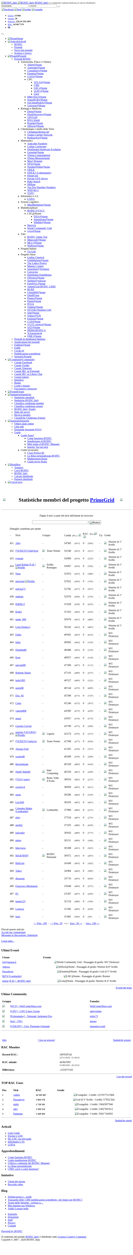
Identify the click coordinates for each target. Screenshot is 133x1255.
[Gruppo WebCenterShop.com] (3, 1006)
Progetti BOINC (22, 59)
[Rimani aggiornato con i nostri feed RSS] (37, 9)
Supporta (12, 1214)
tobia (17, 642)
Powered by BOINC (12, 1231)
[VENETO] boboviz (26, 741)
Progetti (18, 47)
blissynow (20, 848)
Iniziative (19, 380)
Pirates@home (34, 298)
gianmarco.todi (97, 1026)
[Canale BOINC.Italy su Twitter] (26, 9)
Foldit (17, 347)
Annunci (18, 467)
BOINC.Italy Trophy (25, 409)
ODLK (31, 169)
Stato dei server (22, 412)
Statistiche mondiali (24, 397)
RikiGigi (19, 863)
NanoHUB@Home (37, 99)
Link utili (19, 426)
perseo (93, 1021)
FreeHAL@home (36, 283)
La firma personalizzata (20, 1166)
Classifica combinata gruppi (28, 406)
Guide (17, 432)
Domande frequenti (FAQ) (28, 429)
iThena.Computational (38, 155)
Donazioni (13, 1217)
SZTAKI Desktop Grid (39, 310)
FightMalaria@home (37, 260)
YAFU (30, 193)
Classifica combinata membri (29, 403)
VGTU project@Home (39, 324)
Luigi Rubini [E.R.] (25, 564)
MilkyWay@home (36, 96)
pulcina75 (20, 589)
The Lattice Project (37, 263)
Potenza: (11, 21)
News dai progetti (23, 50)
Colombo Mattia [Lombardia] (23, 810)
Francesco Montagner (26, 886)
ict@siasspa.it (9, 962)
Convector (32, 272)
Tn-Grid (31, 251)
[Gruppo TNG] (3, 1021)
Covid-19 (19, 350)
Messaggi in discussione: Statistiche (19, 935)
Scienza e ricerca (22, 53)
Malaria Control (35, 266)
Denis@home (34, 111)
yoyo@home (34, 231)
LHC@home (40, 88)
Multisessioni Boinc (37, 458)
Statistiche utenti (123, 1120)
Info (4, 1040)
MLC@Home (34, 242)
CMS (36, 85)
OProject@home (35, 277)
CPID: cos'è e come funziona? (23, 1169)
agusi (18, 794)
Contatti (12, 1225)
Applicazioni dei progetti (27, 342)
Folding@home (22, 345)
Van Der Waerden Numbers (41, 187)
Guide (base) (27, 435)
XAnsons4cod (34, 333)
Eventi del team (124, 987)
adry (15, 1109)
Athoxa (6, 966)
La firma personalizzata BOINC (43, 455)
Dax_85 (19, 695)
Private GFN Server (37, 178)
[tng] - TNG (16, 1021)
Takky (18, 870)
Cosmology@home (37, 70)
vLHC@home (41, 91)
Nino (18, 573)
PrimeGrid (32, 175)
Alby (18, 543)
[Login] (58, 6)
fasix (17, 916)
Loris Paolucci (22, 627)
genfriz (19, 825)
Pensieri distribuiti (23, 479)
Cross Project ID (35, 453)
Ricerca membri (22, 415)
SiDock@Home (35, 126)
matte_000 (20, 619)
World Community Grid (39, 228)
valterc (16, 1095)
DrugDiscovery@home (39, 114)
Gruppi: (11, 18)
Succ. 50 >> (76, 923)
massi (18, 718)
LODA (31, 199)
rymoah (19, 558)
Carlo (18, 703)
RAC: (10, 24)
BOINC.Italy (21, 473)
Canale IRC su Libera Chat (28, 374)
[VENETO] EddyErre (26, 550)
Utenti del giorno (16, 1181)
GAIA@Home (35, 76)
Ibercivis (31, 225)
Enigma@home (35, 318)
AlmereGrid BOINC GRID (41, 286)
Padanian (18, 1113)
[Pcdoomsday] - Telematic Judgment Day (31, 1016)
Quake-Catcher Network (40, 134)
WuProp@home (35, 245)
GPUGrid (32, 117)
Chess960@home (36, 292)
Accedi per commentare (13, 932)
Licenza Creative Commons (72, 1236)
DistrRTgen (33, 295)
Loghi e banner (22, 385)
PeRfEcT (20, 604)
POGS (30, 304)
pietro (18, 840)
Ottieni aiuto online (24, 423)
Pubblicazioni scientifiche (27, 353)
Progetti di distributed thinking (29, 339)
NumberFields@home (38, 167)
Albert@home (34, 64)
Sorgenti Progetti (22, 356)
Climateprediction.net (38, 132)
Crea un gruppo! (46, 1040)
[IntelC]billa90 (22, 771)
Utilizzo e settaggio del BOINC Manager (29, 1163)
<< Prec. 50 (56, 923)
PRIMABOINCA (36, 330)
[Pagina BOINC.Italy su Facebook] (8, 9)
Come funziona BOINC (39, 438)
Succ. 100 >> (93, 923)
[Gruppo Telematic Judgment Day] (3, 1016)
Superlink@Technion (38, 269)
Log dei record (124, 1076)
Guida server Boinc (37, 461)
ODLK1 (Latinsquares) (39, 172)
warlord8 (20, 756)
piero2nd (19, 581)
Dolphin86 (20, 649)
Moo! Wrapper (34, 161)
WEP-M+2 (33, 190)
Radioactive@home (37, 137)
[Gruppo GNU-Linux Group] (3, 1011)
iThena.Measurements (38, 158)
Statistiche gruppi (122, 1040)
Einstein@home (35, 73)
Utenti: (11, 15)
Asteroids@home (36, 67)
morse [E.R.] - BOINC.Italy (16, 981)
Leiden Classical (35, 257)
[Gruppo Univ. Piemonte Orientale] (3, 1026)
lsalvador (20, 832)
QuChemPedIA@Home (39, 102)
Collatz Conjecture (36, 146)
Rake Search (33, 181)
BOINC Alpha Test (37, 237)
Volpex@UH (34, 315)
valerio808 (20, 710)
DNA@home (41, 216)
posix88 (19, 688)
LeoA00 (19, 802)
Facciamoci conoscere (25, 388)
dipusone (20, 878)
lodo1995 (20, 680)
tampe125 (20, 901)
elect (17, 817)
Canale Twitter (21, 365)
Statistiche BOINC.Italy (26, 400)
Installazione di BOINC (39, 441)
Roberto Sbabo (23, 672)
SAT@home (33, 327)
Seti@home (33, 312)
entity (16, 1104)
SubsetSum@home (43, 219)
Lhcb (36, 94)
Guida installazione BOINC (22, 1160)
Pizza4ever (7, 971)
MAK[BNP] (21, 855)
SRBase (31, 184)
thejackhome (21, 764)
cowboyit (20, 787)
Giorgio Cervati (23, 726)
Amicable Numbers (37, 143)
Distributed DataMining (39, 275)
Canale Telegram (23, 368)
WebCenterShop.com (101, 1006)
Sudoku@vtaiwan (36, 280)
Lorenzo (19, 909)
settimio (19, 596)
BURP (30, 289)
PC (17, 893)
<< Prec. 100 (40, 923)
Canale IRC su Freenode (27, 371)
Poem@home (34, 301)
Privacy (12, 1222)
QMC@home (34, 336)
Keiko (18, 611)
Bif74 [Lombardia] (12, 976)
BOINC (18, 44)
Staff (10, 1220)
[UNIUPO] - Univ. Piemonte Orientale (30, 1026)
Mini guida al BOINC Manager (43, 444)
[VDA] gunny (22, 779)
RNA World (33, 120)
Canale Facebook (23, 362)
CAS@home (34, 321)
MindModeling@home (39, 204)
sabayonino (96, 1011)
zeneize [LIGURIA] (25, 732)
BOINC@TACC (36, 210)
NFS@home (33, 164)
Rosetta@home (35, 123)
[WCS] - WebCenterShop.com (25, 1006)
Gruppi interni (21, 377)
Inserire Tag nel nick (37, 447)
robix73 (94, 1016)
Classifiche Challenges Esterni (29, 417)
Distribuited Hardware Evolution (44, 149)
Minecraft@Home (36, 239)
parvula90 (20, 665)
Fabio (18, 634)
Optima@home (35, 307)
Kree (17, 657)
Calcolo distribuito (23, 476)
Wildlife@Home (42, 222)
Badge (17, 382)
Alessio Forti (22, 749)
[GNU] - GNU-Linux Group (25, 1011)
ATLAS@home (42, 82)
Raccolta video (15, 1184)
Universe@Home (36, 105)
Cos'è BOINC (21, 470)
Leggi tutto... (7, 941)
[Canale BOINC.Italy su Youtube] (17, 9)
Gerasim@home (35, 152)
